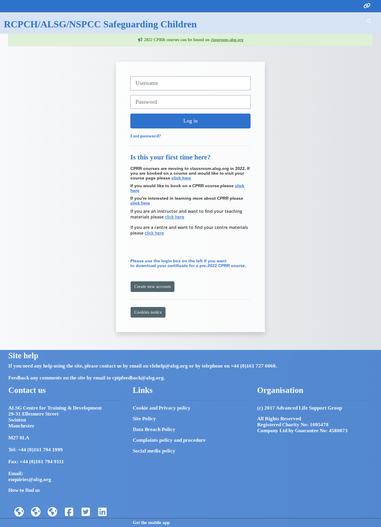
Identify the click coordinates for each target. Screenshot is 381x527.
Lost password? (145, 135)
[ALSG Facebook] (69, 512)
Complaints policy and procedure (169, 440)
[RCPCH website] (19, 512)
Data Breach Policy (154, 429)
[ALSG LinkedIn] (102, 512)
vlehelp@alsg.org (168, 366)
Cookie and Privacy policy (161, 408)
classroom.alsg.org (227, 40)
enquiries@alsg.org (29, 479)
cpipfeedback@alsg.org (138, 378)
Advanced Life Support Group (309, 408)
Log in (190, 121)
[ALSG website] (52, 512)
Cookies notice (148, 311)
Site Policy (144, 418)
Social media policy (154, 451)
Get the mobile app (151, 522)
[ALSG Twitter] (85, 512)
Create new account (152, 286)
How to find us (24, 490)
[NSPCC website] (35, 512)
